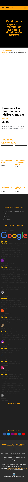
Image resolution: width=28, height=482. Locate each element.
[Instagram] (12, 434)
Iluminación (8, 50)
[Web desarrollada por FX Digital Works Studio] (14, 474)
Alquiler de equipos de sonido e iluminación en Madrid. (14, 445)
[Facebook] (4, 434)
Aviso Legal (9, 468)
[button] (25, 3)
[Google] (23, 434)
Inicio (2, 50)
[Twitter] (8, 434)
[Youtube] (15, 434)
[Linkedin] (19, 434)
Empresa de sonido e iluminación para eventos (14, 207)
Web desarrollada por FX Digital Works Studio (14, 476)
